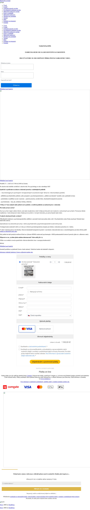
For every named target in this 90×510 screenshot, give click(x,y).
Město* (21, 307)
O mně (5, 7)
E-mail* (21, 288)
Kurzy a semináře (8, 13)
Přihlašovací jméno (5, 63)
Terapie (6, 18)
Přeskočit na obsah (5, 0)
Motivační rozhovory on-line (11, 11)
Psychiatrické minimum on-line (12, 10)
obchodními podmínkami (37, 346)
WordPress (12, 505)
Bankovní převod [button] (45, 329)
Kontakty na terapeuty (10, 21)
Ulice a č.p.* (22, 303)
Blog (5, 19)
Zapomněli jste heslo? (6, 80)
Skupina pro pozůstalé (10, 16)
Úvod (5, 5)
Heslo (2, 71)
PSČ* (20, 311)
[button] (27, 328)
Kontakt (6, 22)
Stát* (20, 315)
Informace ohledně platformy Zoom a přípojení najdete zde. (16, 252)
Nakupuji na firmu (36, 292)
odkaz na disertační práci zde (8, 231)
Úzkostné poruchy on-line (11, 8)
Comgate (29, 375)
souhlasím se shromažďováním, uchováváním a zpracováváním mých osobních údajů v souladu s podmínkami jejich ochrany (44, 496)
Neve (1, 505)
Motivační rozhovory (9, 14)
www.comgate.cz (45, 379)
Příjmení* (22, 299)
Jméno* (21, 295)
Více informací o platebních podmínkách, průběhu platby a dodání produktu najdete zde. (45, 381)
